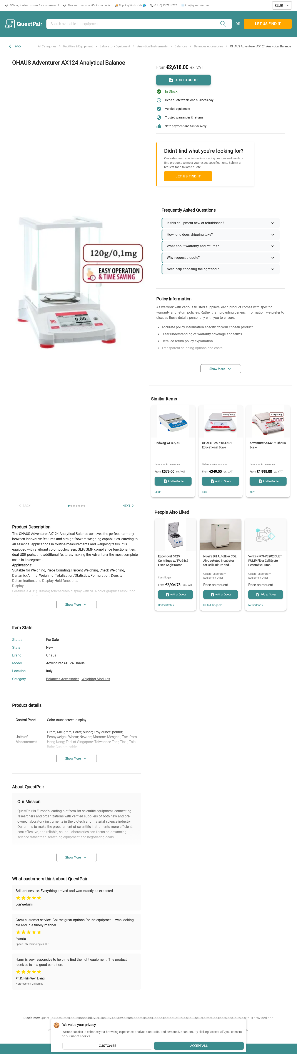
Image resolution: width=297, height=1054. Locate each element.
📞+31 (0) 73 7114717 (163, 5)
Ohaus (51, 655)
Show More (73, 604)
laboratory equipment (115, 46)
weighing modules (96, 679)
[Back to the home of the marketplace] (23, 24)
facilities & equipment (78, 46)
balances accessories (208, 46)
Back (18, 46)
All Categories (47, 46)
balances (181, 46)
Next (126, 506)
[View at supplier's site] (55, 671)
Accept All (199, 1046)
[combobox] (282, 5)
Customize (107, 1046)
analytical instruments (152, 46)
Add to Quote (187, 80)
